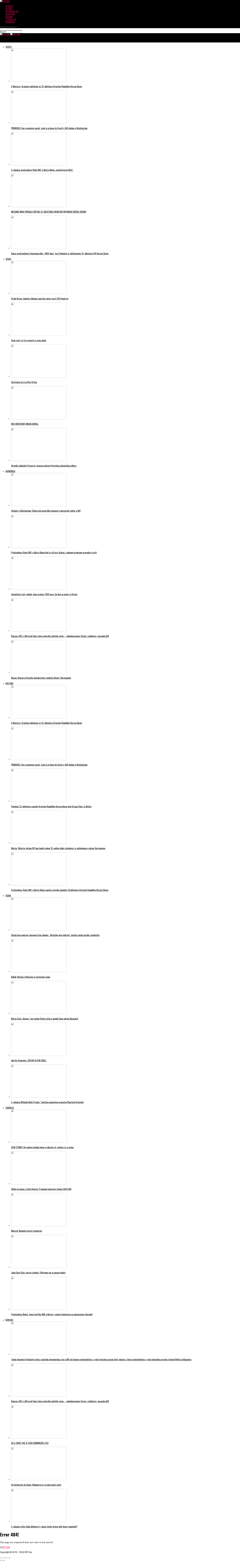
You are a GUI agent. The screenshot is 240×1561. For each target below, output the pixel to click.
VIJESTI (9, 6)
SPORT (9, 8)
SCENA (9, 16)
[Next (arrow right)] (4, 1560)
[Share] (4, 1557)
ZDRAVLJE (11, 19)
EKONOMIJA (12, 11)
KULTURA (10, 14)
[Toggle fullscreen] (7, 1557)
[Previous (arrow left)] (1, 1560)
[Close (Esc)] (1, 1557)
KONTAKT (10, 22)
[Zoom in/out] (9, 1557)
